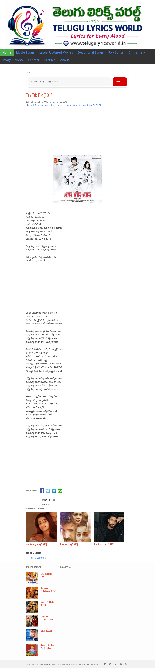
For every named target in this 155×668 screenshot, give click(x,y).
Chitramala (137, 52)
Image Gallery (12, 60)
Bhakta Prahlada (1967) (47, 604)
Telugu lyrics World (49, 664)
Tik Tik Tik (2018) (40, 95)
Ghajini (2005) (46, 630)
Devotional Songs (90, 52)
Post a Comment (38, 557)
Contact (33, 60)
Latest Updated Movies (56, 52)
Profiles (49, 60)
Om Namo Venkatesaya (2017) (48, 589)
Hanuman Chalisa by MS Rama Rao (48, 646)
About (64, 60)
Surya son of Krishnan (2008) (47, 618)
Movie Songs (25, 52)
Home (6, 52)
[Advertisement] (77, 132)
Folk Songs (116, 52)
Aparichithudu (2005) (46, 575)
